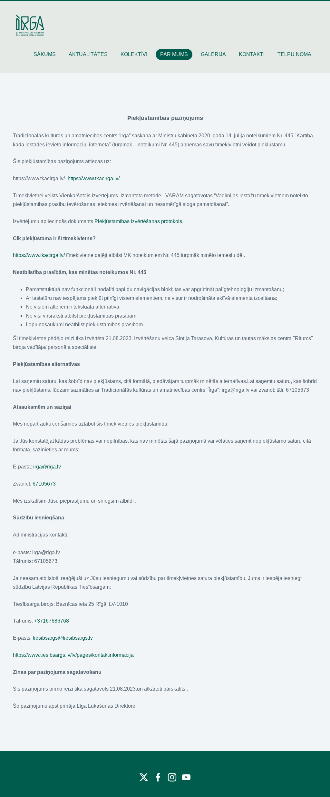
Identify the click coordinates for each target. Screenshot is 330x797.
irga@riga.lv (47, 466)
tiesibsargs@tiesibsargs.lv (63, 638)
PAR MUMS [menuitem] (174, 54)
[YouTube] (186, 777)
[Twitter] (143, 777)
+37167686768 (51, 621)
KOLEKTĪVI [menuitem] (134, 54)
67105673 (44, 484)
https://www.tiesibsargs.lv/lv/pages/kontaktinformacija (73, 655)
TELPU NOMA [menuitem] (294, 54)
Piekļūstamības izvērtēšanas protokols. (138, 221)
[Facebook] (157, 777)
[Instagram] (172, 777)
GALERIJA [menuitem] (213, 54)
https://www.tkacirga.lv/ (94, 178)
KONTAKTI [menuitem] (252, 54)
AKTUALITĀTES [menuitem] (88, 54)
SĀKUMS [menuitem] (45, 54)
